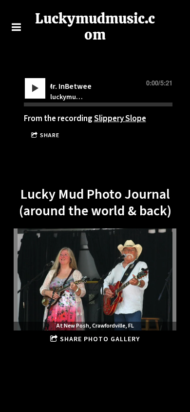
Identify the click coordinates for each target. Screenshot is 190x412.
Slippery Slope (120, 118)
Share (49, 135)
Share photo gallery (100, 339)
